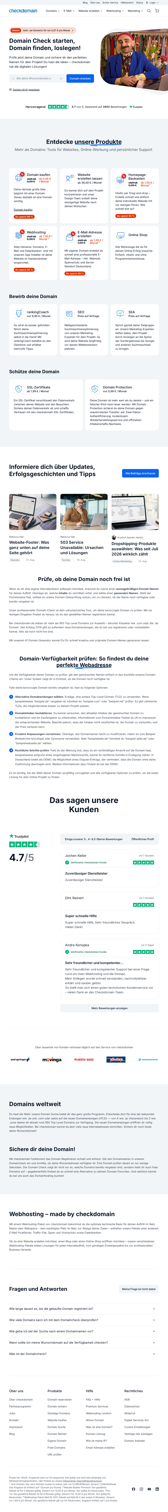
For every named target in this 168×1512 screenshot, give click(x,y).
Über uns (95, 2)
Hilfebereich (127, 2)
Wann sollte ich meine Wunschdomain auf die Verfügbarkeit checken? (58, 1342)
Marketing (134, 10)
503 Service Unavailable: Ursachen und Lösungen (82, 547)
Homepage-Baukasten (137, 176)
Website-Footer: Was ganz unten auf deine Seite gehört (29, 547)
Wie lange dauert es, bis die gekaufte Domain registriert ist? (51, 1308)
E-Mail (68, 10)
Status (139, 2)
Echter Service (110, 2)
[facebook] (133, 1489)
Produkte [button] (55, 1391)
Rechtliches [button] (133, 1391)
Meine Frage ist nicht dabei (139, 1289)
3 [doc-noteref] (48, 238)
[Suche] (149, 10)
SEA (131, 312)
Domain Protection (117, 387)
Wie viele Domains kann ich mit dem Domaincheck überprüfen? (53, 1320)
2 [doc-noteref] (149, 184)
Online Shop (137, 235)
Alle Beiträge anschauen (140, 473)
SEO (81, 312)
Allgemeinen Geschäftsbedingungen (82, 1480)
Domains (51, 10)
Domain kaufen (38, 175)
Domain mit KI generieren (26, 89)
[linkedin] (157, 1489)
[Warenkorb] (156, 10)
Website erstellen (88, 10)
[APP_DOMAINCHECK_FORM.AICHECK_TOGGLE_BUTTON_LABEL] (61, 78)
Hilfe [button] (89, 1391)
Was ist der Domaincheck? (27, 1354)
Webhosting (113, 10)
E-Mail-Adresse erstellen (90, 234)
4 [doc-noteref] (99, 242)
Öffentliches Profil (143, 839)
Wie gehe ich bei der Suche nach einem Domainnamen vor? (51, 1331)
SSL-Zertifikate (38, 387)
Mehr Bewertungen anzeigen (110, 1008)
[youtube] (149, 1489)
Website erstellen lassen (90, 176)
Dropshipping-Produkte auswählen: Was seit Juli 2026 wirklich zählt (135, 548)
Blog (85, 2)
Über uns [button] (16, 1391)
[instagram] (141, 1489)
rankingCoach (38, 312)
